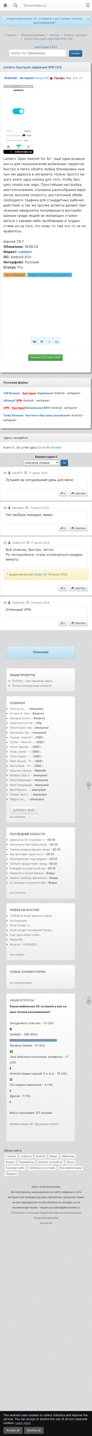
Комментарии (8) (21, 1124)
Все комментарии (70, 1167)
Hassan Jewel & (20, 737)
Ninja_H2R (42, 78)
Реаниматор (26, 1162)
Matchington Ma (21, 727)
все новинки (17, 816)
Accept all (12, 1430)
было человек (50, 447)
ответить (80, 493)
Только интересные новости (32, 685)
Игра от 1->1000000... (24, 944)
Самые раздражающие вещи (30, 849)
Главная (11, 1156)
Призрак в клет (20, 718)
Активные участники (42, 1167)
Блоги (70, 1162)
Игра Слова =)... (21, 925)
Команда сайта (15, 1167)
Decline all (34, 1430)
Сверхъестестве (21, 723)
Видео (53, 1156)
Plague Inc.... (18, 799)
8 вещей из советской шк (27, 868)
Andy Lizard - (19, 751)
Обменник (68, 1156)
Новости (26, 1156)
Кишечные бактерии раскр (28, 844)
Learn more (23, 1423)
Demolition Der (20, 732)
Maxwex (18, 507)
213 (75, 78)
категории (42, 47)
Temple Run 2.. (20, 794)
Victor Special (19, 746)
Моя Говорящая (21, 780)
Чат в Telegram (15, 275)
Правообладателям (46, 1217)
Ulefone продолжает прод (28, 863)
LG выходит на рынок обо (28, 882)
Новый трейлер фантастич (28, 878)
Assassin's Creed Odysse (27, 873)
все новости (17, 892)
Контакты (46, 1223)
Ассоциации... (19, 920)
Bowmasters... (19, 789)
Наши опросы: (22, 1000)
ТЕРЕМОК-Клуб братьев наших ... (33, 915)
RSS (54, 47)
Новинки (17, 703)
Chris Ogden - (20, 756)
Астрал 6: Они (20, 713)
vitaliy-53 (18, 542)
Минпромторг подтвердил (28, 859)
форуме (33, 910)
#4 (5, 473)
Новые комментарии (27, 971)
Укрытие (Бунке (21, 770)
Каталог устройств (50, 1162)
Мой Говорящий (21, 785)
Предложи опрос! (46, 1124)
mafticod (18, 602)
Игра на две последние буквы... (32, 930)
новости (37, 834)
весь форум (17, 954)
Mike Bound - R (20, 761)
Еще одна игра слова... (26, 934)
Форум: (50, 275)
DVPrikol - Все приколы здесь (32, 681)
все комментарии (21, 982)
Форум (10, 1162)
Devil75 (17, 473)
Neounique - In (20, 765)
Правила (11, 1173)
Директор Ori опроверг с (27, 839)
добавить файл (24, 810)
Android (40, 1156)
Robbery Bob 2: (20, 775)
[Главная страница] (5, 5)
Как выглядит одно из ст (26, 854)
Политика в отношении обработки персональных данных (46, 1212)
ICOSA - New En (21, 742)
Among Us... (18, 708)
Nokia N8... (17, 939)
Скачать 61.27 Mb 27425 (45, 357)
